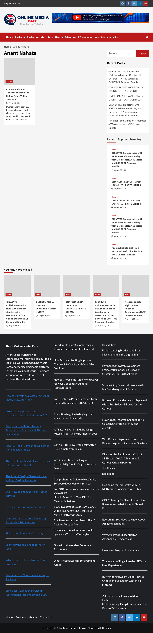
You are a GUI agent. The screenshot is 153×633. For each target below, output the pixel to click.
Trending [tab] (135, 139)
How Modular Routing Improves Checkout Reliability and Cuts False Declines (74, 364)
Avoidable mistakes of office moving (26, 506)
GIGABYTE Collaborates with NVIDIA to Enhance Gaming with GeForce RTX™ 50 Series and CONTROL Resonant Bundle (125, 77)
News (113, 149)
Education (70, 37)
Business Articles (36, 37)
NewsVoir (100, 37)
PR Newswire (85, 37)
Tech (50, 37)
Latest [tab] (111, 139)
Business (20, 37)
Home (9, 37)
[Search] (147, 37)
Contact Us (113, 37)
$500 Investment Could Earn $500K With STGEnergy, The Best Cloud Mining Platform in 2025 (75, 510)
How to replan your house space (121, 550)
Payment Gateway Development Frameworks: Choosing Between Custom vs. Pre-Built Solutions (121, 369)
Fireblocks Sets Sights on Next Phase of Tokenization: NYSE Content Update (127, 124)
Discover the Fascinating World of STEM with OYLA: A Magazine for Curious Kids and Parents (122, 458)
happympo (108, 473)
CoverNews (87, 628)
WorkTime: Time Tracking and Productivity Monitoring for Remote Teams (75, 464)
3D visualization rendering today (24, 533)
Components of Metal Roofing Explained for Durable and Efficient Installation (26, 430)
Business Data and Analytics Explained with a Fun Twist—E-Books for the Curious (124, 404)
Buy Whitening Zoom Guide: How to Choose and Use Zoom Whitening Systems (123, 580)
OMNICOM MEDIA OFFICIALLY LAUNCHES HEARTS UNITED (125, 89)
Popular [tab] (122, 139)
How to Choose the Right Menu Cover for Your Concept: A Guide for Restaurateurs (76, 383)
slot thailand (109, 468)
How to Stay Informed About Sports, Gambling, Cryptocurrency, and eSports (123, 423)
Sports (9, 82)
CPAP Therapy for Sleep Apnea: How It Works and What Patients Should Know (123, 504)
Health (59, 37)
